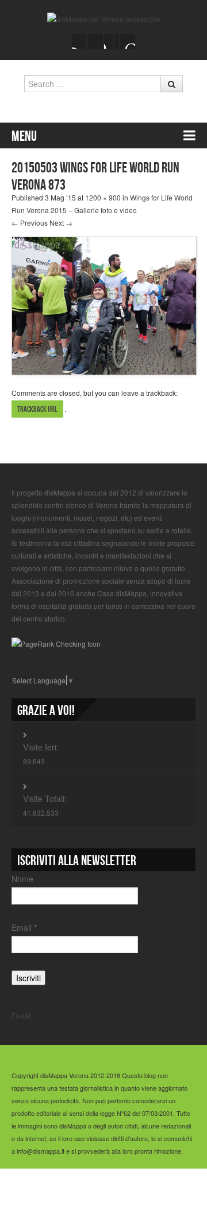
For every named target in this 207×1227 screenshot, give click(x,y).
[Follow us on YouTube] (111, 41)
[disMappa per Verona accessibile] (103, 17)
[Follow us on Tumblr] (127, 41)
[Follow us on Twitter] (95, 41)
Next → (60, 222)
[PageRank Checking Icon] (56, 642)
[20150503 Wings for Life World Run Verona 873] (104, 304)
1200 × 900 (103, 197)
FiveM (21, 1015)
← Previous (30, 222)
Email (24, 927)
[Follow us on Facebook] (79, 41)
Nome (22, 878)
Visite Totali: (45, 798)
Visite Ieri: (41, 747)
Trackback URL (37, 409)
